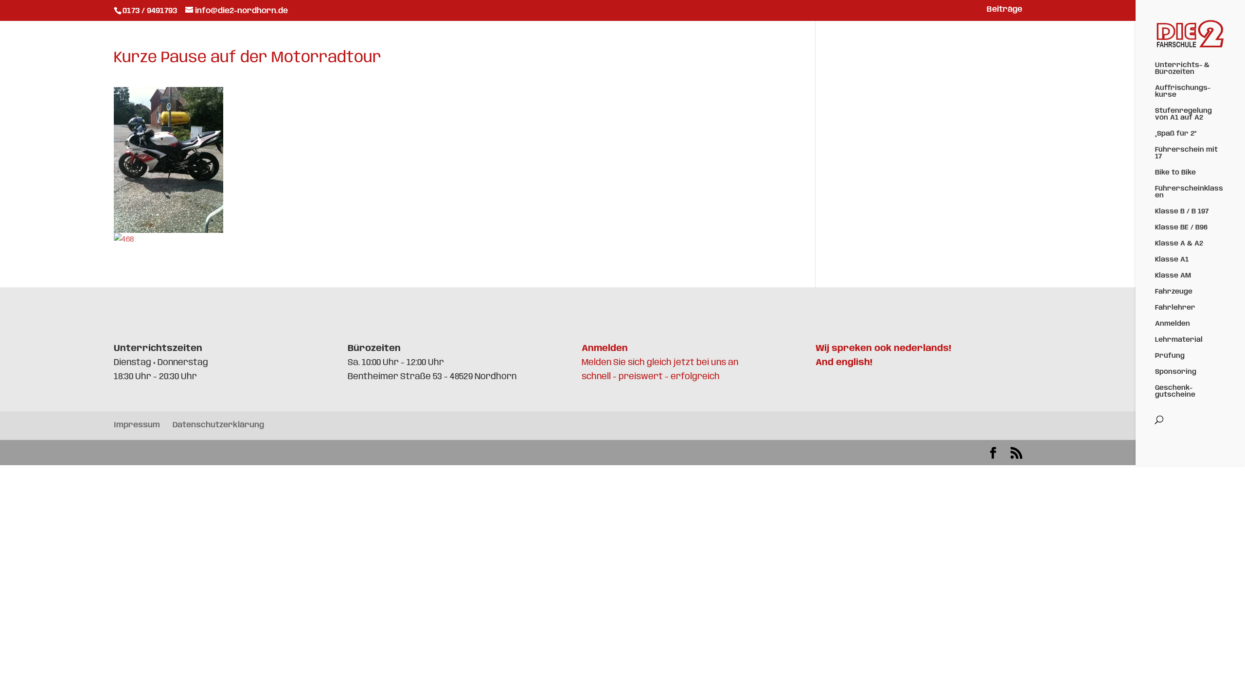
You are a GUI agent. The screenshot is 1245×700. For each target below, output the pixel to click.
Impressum (137, 425)
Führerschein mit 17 (1186, 153)
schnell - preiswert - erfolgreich (651, 376)
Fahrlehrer (1175, 307)
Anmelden (1172, 323)
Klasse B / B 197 (1182, 211)
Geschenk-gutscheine (1175, 391)
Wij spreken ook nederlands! (883, 348)
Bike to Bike (1175, 172)
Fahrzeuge (1173, 291)
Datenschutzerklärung (218, 425)
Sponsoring (1175, 371)
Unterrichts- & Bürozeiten (1182, 68)
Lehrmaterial (1179, 339)
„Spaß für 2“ (1175, 133)
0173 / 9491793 (151, 11)
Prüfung (1170, 355)
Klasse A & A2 (1179, 243)
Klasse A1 (1172, 259)
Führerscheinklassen (1189, 192)
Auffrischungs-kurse (1182, 91)
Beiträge (1004, 10)
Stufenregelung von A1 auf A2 (1183, 114)
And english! (844, 362)
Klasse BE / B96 (1181, 227)
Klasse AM (1173, 275)
